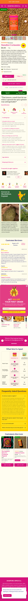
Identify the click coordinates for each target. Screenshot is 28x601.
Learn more (7, 595)
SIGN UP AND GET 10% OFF (14, 312)
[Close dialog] (26, 286)
